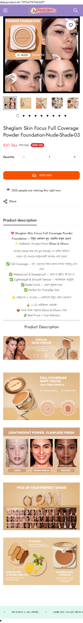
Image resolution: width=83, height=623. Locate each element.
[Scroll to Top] (75, 600)
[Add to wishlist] (71, 25)
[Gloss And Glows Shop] (41, 10)
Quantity (8, 157)
